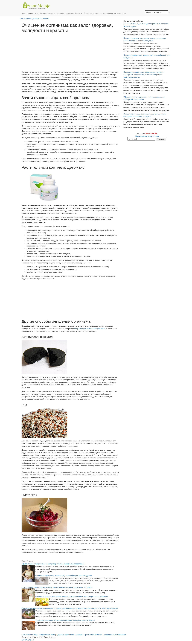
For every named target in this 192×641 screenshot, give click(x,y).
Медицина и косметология (114, 13)
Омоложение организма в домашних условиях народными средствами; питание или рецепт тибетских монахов (70, 608)
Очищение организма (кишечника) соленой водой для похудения (63, 575)
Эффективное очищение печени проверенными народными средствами (53, 563)
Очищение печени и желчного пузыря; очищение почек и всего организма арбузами (71, 596)
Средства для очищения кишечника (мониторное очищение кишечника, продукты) (57, 587)
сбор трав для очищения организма (89, 328)
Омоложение (25, 18)
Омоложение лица (30, 13)
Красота (78, 13)
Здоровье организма (65, 13)
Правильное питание (93, 13)
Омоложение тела (47, 13)
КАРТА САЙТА (28, 639)
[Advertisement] (71, 52)
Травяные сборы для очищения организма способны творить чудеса (65, 620)
